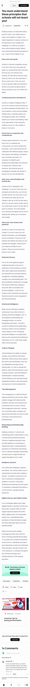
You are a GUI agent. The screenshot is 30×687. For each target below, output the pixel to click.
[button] (15, 1)
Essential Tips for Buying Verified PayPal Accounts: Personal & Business (12, 619)
